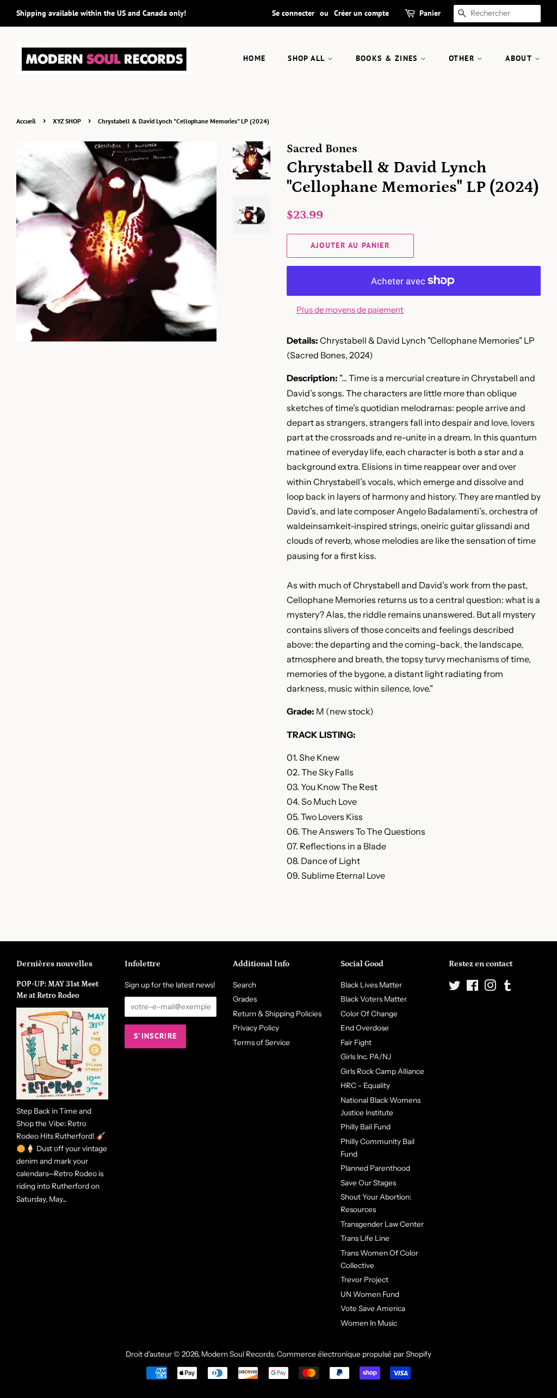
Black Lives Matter (371, 984)
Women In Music (369, 1323)
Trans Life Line (365, 1238)
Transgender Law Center (382, 1224)
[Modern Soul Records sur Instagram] (490, 987)
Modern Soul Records (237, 1354)
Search (244, 984)
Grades (245, 999)
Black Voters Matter (374, 999)
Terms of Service (261, 1042)
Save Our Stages (368, 1182)
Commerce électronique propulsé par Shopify (354, 1354)
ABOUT (519, 58)
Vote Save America (373, 1308)
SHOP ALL (307, 58)
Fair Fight (356, 1042)
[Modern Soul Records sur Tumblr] (507, 987)
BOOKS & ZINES (388, 58)
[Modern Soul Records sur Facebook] (472, 987)
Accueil (26, 121)
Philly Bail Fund (366, 1126)
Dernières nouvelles (54, 963)
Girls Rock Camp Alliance (382, 1071)
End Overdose (365, 1027)
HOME (254, 58)
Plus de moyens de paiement (350, 310)
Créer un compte (361, 13)
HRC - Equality (365, 1085)
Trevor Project (364, 1279)
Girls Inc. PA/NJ (366, 1056)
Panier (430, 13)
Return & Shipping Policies (277, 1013)
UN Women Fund (370, 1294)
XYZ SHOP (67, 121)
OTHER (463, 58)
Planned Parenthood (375, 1168)
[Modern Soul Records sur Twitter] (455, 987)
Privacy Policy (256, 1027)
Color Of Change (369, 1013)
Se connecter (293, 13)
